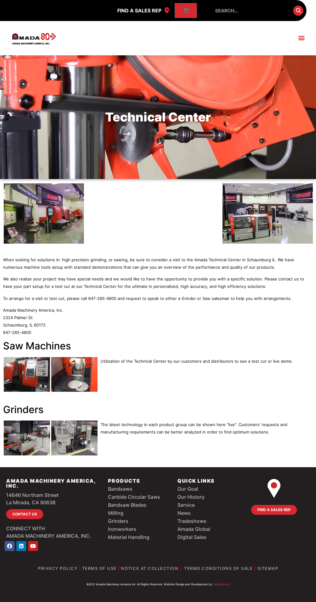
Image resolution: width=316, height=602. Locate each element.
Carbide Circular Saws (134, 497)
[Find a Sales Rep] (167, 10)
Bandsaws (120, 489)
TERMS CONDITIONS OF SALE (218, 568)
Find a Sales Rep (139, 10)
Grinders (118, 521)
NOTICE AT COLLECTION (149, 568)
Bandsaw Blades (127, 505)
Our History (191, 497)
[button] (302, 38)
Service (186, 505)
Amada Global (193, 529)
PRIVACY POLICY (57, 568)
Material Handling (128, 537)
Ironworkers (122, 529)
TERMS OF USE (99, 568)
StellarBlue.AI (221, 584)
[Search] (298, 11)
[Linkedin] (21, 546)
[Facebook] (10, 546)
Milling (115, 513)
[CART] (186, 10)
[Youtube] (33, 546)
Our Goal (187, 489)
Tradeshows (191, 521)
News (184, 513)
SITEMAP (267, 568)
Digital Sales (191, 537)
